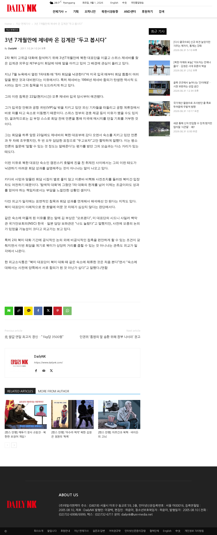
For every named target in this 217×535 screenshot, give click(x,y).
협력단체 (154, 531)
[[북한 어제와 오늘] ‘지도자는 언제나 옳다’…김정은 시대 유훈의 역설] (159, 68)
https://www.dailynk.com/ (48, 362)
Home (8, 24)
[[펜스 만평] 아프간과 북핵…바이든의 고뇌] (119, 414)
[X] (48, 311)
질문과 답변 (99, 531)
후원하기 (147, 11)
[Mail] (45, 371)
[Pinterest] (57, 311)
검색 (161, 11)
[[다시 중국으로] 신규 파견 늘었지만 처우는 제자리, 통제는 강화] (159, 47)
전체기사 (58, 11)
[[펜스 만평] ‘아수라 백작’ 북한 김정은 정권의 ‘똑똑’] (72, 414)
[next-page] (14, 445)
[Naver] (9, 311)
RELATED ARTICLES (20, 391)
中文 (124, 3)
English (114, 3)
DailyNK (12, 48)
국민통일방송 (137, 3)
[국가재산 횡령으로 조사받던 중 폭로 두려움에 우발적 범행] (159, 108)
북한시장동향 (110, 11)
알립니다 (52, 531)
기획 (76, 11)
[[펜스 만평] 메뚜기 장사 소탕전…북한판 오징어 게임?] (26, 414)
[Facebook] (38, 311)
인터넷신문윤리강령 (135, 531)
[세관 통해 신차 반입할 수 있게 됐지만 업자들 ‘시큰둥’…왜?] (159, 128)
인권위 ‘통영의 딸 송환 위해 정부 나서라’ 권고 (110, 336)
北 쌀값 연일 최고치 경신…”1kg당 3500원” (34, 336)
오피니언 (90, 11)
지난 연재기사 (23, 24)
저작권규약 (115, 531)
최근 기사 (157, 31)
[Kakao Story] (28, 311)
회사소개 (38, 531)
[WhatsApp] (67, 311)
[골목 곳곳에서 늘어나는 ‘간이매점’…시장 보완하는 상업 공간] (159, 88)
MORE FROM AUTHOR (53, 391)
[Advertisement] (72, 287)
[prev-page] (7, 445)
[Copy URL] (18, 311)
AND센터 (130, 11)
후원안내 (65, 531)
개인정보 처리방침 (194, 531)
